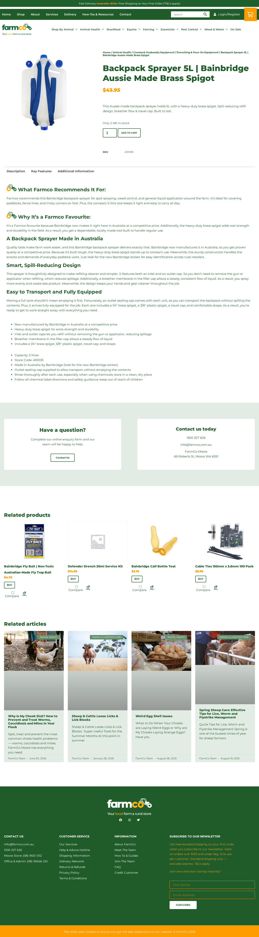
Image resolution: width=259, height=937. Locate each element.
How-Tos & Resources (98, 14)
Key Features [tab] (41, 171)
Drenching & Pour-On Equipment (198, 52)
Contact (125, 14)
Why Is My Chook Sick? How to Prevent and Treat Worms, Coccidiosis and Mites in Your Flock (32, 721)
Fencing (148, 29)
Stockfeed (113, 29)
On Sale (235, 29)
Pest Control (189, 29)
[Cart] (250, 14)
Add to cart (129, 132)
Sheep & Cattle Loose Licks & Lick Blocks (95, 717)
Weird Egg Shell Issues (154, 716)
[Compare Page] (24, 594)
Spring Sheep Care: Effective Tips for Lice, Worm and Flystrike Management (222, 713)
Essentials (168, 29)
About (35, 14)
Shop (21, 14)
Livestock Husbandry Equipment (153, 52)
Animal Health (90, 29)
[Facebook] (120, 820)
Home (6, 14)
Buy (9, 584)
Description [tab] (16, 171)
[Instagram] (129, 820)
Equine (132, 29)
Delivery (70, 14)
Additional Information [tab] (76, 171)
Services (52, 14)
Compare (11, 596)
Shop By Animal (63, 29)
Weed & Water (214, 29)
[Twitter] (138, 820)
